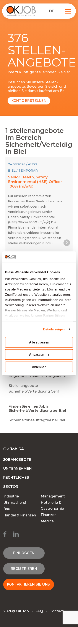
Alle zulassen (39, 342)
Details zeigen (54, 329)
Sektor (10, 487)
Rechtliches (16, 477)
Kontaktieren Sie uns (28, 584)
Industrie (11, 496)
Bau (6, 509)
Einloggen (23, 553)
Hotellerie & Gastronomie (52, 506)
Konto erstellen (28, 101)
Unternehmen (17, 468)
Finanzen (49, 515)
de (51, 11)
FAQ (39, 611)
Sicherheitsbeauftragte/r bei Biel (37, 420)
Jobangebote (17, 460)
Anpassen (36, 354)
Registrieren (24, 569)
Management (53, 496)
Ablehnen (39, 367)
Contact (56, 611)
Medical (48, 521)
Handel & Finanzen (19, 515)
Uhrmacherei (14, 503)
